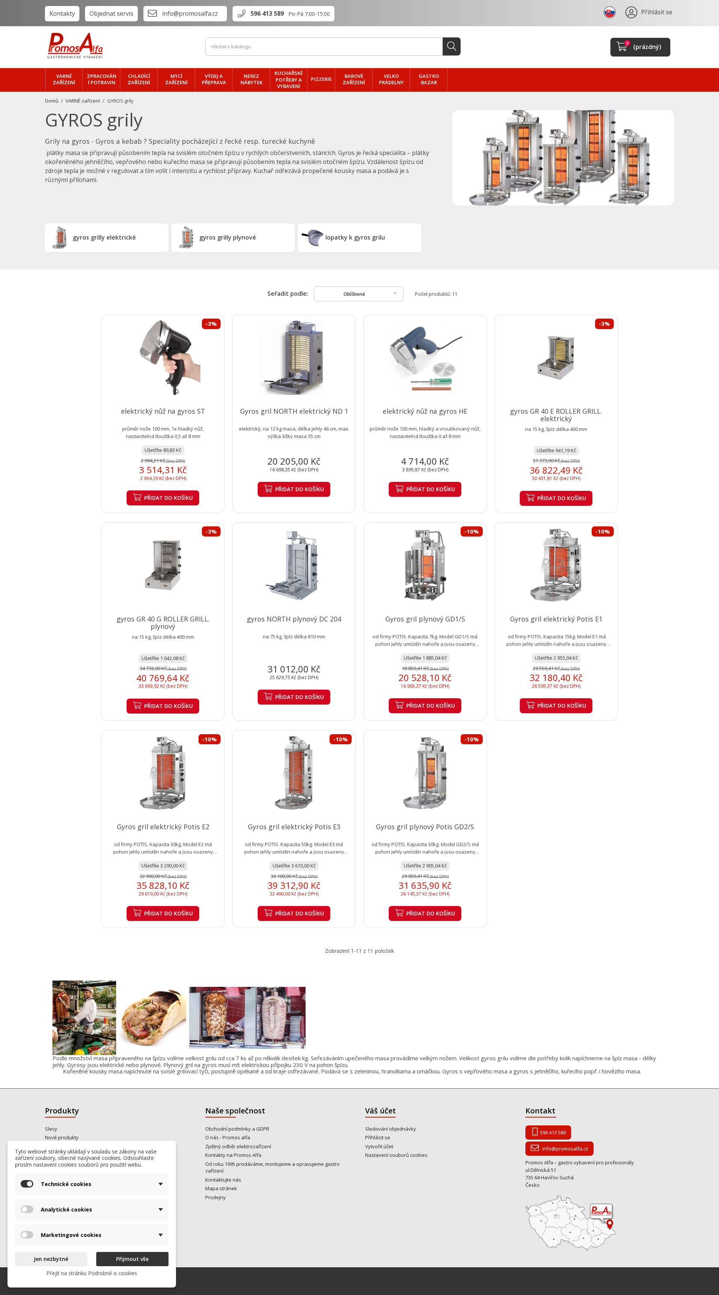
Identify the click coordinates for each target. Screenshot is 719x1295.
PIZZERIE (321, 79)
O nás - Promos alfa (227, 1137)
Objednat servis (111, 13)
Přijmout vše (132, 1258)
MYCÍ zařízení (176, 79)
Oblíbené (371, 293)
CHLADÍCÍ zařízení (139, 79)
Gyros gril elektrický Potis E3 (294, 826)
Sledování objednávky (390, 1128)
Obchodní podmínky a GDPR (237, 1128)
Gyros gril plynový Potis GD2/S (425, 826)
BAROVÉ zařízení (354, 79)
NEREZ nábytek (251, 79)
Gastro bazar (429, 79)
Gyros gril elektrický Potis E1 (556, 618)
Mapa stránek (221, 1188)
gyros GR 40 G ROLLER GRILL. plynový (163, 622)
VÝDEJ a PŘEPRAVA (214, 79)
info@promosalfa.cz (190, 13)
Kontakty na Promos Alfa (233, 1155)
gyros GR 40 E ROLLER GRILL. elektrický (556, 415)
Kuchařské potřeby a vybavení (288, 79)
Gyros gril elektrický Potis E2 (163, 826)
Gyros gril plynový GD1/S (425, 618)
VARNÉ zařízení (64, 79)
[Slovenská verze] (611, 12)
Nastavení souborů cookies (396, 1155)
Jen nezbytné (51, 1258)
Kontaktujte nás (223, 1179)
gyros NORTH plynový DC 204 (294, 618)
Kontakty (62, 13)
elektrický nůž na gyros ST (163, 411)
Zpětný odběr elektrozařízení (238, 1146)
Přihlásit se (377, 1137)
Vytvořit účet (379, 1146)
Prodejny (215, 1197)
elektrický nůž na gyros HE (425, 411)
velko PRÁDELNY (391, 79)
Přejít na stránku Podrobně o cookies (91, 1273)
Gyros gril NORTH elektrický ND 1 (294, 411)
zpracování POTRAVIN (101, 79)
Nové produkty (62, 1137)
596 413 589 (267, 13)
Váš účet (380, 1111)
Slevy (51, 1128)
